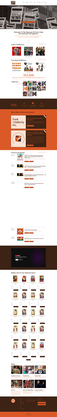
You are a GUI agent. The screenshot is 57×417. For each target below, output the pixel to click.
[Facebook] (26, 413)
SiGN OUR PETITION (30, 145)
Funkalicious (26, 375)
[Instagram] (30, 413)
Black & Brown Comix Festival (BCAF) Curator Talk (33, 238)
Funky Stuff (38, 375)
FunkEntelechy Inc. (22, 408)
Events (20, 404)
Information (26, 161)
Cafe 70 (13, 390)
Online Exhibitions (22, 402)
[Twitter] (27, 413)
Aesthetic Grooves (15, 375)
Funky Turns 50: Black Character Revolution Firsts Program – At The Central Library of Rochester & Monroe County (33, 156)
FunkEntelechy (39, 2)
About (23, 2)
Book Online (31, 161)
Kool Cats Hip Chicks (28, 390)
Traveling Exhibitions (22, 403)
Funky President (39, 390)
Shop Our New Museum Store (28, 19)
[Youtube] (29, 413)
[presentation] (1, 17)
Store (42, 2)
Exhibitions (27, 2)
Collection (31, 2)
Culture (35, 2)
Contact (21, 407)
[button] (11, 51)
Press (20, 405)
